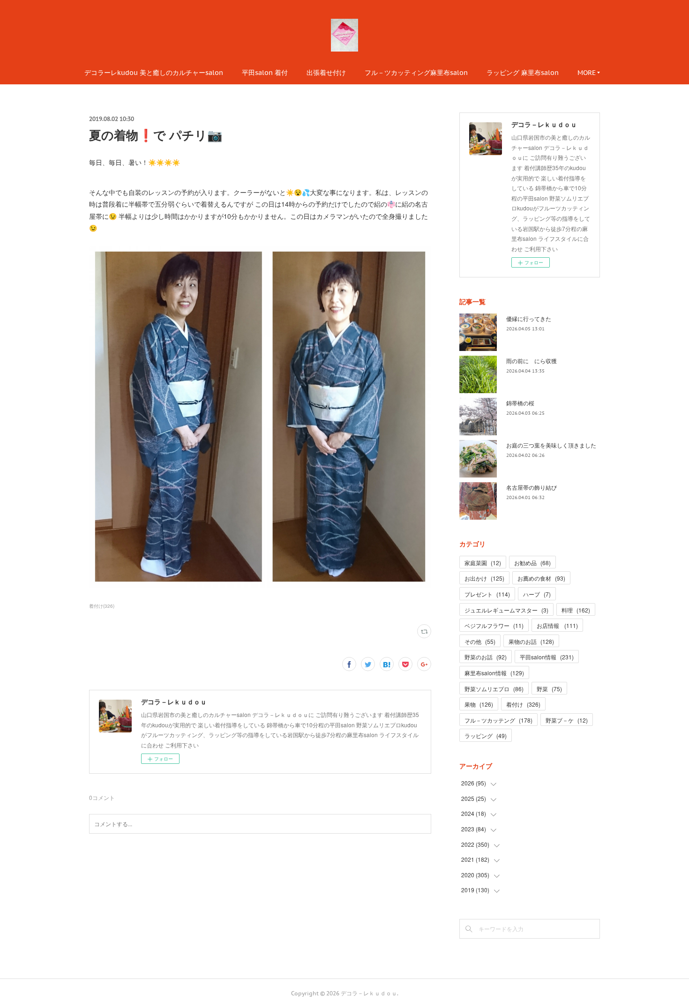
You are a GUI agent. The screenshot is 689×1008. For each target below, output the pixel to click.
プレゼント (487, 594)
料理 (576, 610)
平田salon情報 (547, 657)
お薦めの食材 (541, 578)
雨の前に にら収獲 (531, 361)
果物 (478, 704)
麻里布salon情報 (494, 673)
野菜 (549, 689)
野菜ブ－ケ (567, 720)
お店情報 (557, 625)
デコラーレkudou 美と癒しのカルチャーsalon (153, 72)
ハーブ (537, 594)
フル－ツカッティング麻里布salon (416, 72)
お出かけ (484, 578)
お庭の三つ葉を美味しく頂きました (551, 445)
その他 (479, 641)
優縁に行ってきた (528, 318)
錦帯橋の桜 (520, 403)
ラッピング (485, 735)
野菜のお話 (485, 657)
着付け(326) (101, 606)
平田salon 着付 (265, 72)
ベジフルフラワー (494, 625)
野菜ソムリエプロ (494, 689)
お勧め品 (532, 563)
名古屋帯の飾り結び (531, 487)
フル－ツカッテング (498, 720)
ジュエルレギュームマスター (506, 610)
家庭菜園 (482, 563)
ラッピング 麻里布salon (523, 72)
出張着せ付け (326, 72)
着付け (523, 704)
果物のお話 (531, 641)
